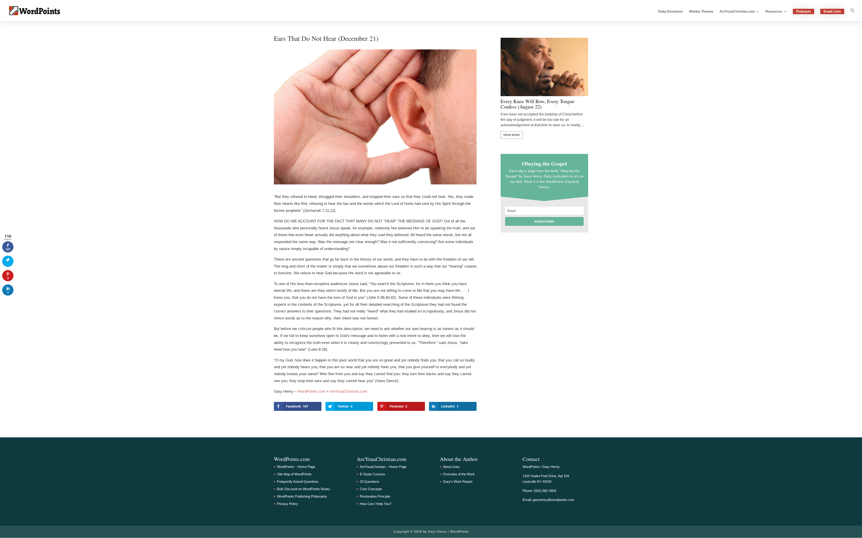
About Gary (451, 467)
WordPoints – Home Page (296, 467)
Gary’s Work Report (457, 481)
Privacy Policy (287, 504)
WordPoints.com (311, 391)
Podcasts (803, 11)
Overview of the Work (459, 474)
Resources (773, 11)
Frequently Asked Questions (298, 481)
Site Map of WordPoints (294, 474)
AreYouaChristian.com (737, 11)
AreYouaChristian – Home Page (383, 467)
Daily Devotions (670, 11)
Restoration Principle (375, 496)
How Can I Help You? (375, 504)
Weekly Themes (701, 11)
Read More (512, 135)
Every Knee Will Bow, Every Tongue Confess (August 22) (537, 104)
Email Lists (832, 11)
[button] (852, 14)
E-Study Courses (372, 474)
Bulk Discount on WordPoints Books (303, 489)
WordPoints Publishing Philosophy (302, 496)
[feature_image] (544, 66)
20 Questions (369, 481)
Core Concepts (371, 489)
